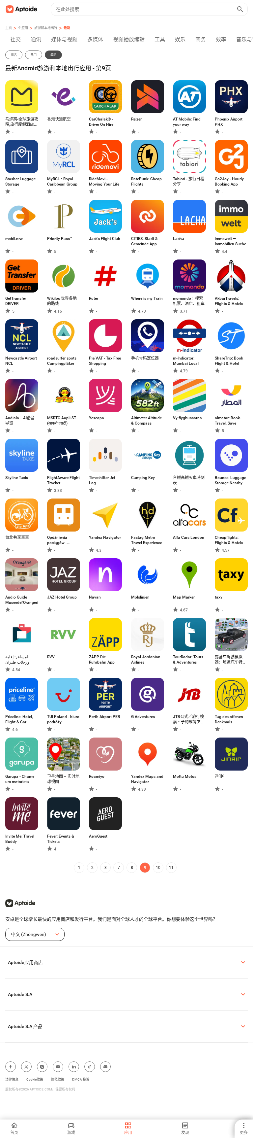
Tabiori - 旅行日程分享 (188, 182)
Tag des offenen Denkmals (229, 719)
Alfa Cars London (188, 537)
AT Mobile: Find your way (187, 122)
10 (158, 867)
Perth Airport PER (104, 716)
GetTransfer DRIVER (15, 301)
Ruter (93, 298)
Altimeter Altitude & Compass (146, 421)
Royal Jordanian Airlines (145, 660)
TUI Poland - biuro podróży (63, 719)
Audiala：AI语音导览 (20, 421)
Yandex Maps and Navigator (147, 779)
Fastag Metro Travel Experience (146, 540)
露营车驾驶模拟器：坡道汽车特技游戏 (230, 660)
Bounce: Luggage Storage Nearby (230, 480)
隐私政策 (57, 1079)
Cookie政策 (34, 1079)
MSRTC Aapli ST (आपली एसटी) (61, 421)
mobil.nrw (14, 238)
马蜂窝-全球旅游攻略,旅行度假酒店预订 (21, 122)
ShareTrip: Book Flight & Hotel (229, 361)
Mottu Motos (184, 776)
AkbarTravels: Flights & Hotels (229, 301)
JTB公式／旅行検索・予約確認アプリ (189, 719)
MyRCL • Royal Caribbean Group (62, 182)
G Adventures (143, 716)
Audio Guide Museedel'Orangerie (21, 600)
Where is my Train (147, 298)
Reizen (137, 119)
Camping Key (143, 477)
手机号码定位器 (145, 358)
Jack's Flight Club (104, 238)
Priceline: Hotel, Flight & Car (19, 719)
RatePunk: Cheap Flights (146, 182)
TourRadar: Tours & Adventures (188, 660)
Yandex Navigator (105, 537)
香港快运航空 (59, 119)
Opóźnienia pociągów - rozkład (57, 540)
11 (171, 867)
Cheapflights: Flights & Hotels (229, 540)
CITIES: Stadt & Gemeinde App (144, 241)
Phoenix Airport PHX (228, 122)
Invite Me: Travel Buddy (19, 839)
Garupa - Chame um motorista (19, 779)
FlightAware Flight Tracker (63, 480)
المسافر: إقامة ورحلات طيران (17, 660)
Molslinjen (140, 597)
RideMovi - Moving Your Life (104, 182)
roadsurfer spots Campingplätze (61, 361)
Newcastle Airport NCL (21, 361)
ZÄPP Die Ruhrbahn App (102, 660)
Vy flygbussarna (187, 418)
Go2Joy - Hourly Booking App (229, 182)
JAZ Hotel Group (62, 597)
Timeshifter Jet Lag (102, 480)
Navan (95, 597)
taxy (218, 597)
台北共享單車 (17, 537)
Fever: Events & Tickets (60, 839)
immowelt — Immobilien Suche (230, 241)
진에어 (220, 776)
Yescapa (96, 418)
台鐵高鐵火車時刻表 (189, 480)
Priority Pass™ (59, 238)
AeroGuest (98, 836)
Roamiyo (96, 776)
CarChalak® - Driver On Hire (101, 122)
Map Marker (184, 597)
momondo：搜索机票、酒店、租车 (189, 301)
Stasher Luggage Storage (20, 182)
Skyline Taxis (16, 477)
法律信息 (11, 1079)
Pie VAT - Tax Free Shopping (105, 361)
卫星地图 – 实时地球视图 (63, 779)
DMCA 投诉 (80, 1079)
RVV (51, 657)
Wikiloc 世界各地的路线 (62, 301)
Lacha (178, 238)
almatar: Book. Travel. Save (228, 421)
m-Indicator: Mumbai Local (186, 361)
